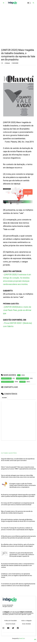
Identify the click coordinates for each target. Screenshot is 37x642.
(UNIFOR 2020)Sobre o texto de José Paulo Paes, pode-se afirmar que (17, 310)
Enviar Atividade (26, 624)
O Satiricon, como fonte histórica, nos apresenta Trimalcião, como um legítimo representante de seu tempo (16, 575)
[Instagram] (3, 628)
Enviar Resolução (10, 624)
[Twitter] (13, 628)
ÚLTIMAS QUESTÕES (9, 453)
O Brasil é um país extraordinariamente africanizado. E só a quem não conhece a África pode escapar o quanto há (21, 554)
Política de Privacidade (10, 620)
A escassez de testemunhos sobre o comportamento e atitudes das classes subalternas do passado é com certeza (17, 565)
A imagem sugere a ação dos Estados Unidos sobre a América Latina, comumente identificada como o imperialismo (22, 485)
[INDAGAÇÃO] (12, 3)
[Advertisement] (18, 27)
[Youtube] (8, 628)
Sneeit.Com (22, 638)
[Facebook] (18, 628)
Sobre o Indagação (26, 620)
